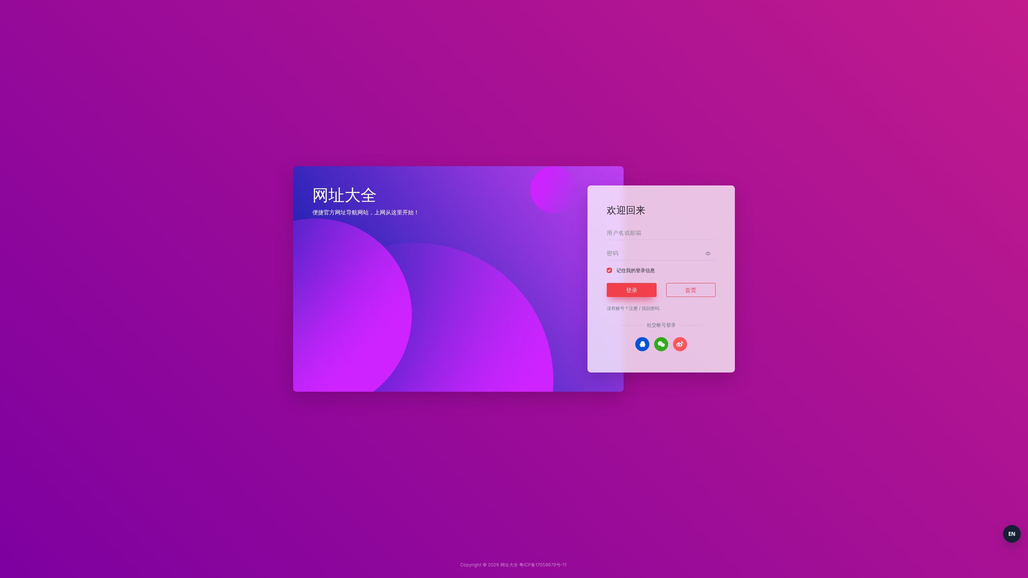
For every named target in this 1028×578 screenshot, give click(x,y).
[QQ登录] (642, 344)
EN (1012, 533)
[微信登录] (661, 344)
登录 (631, 290)
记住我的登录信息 (635, 270)
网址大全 (509, 565)
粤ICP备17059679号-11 (543, 565)
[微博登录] (680, 344)
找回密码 (650, 308)
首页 (690, 290)
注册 (633, 308)
